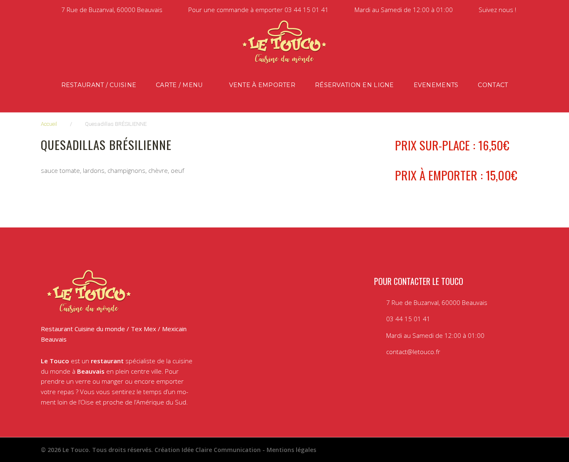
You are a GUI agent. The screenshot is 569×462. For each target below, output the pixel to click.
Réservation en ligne (354, 85)
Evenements (436, 85)
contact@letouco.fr (413, 351)
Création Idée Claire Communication (208, 450)
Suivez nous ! (497, 9)
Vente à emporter (262, 85)
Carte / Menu (179, 85)
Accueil (49, 124)
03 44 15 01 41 (306, 9)
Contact (493, 85)
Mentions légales (291, 450)
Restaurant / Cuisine (99, 85)
